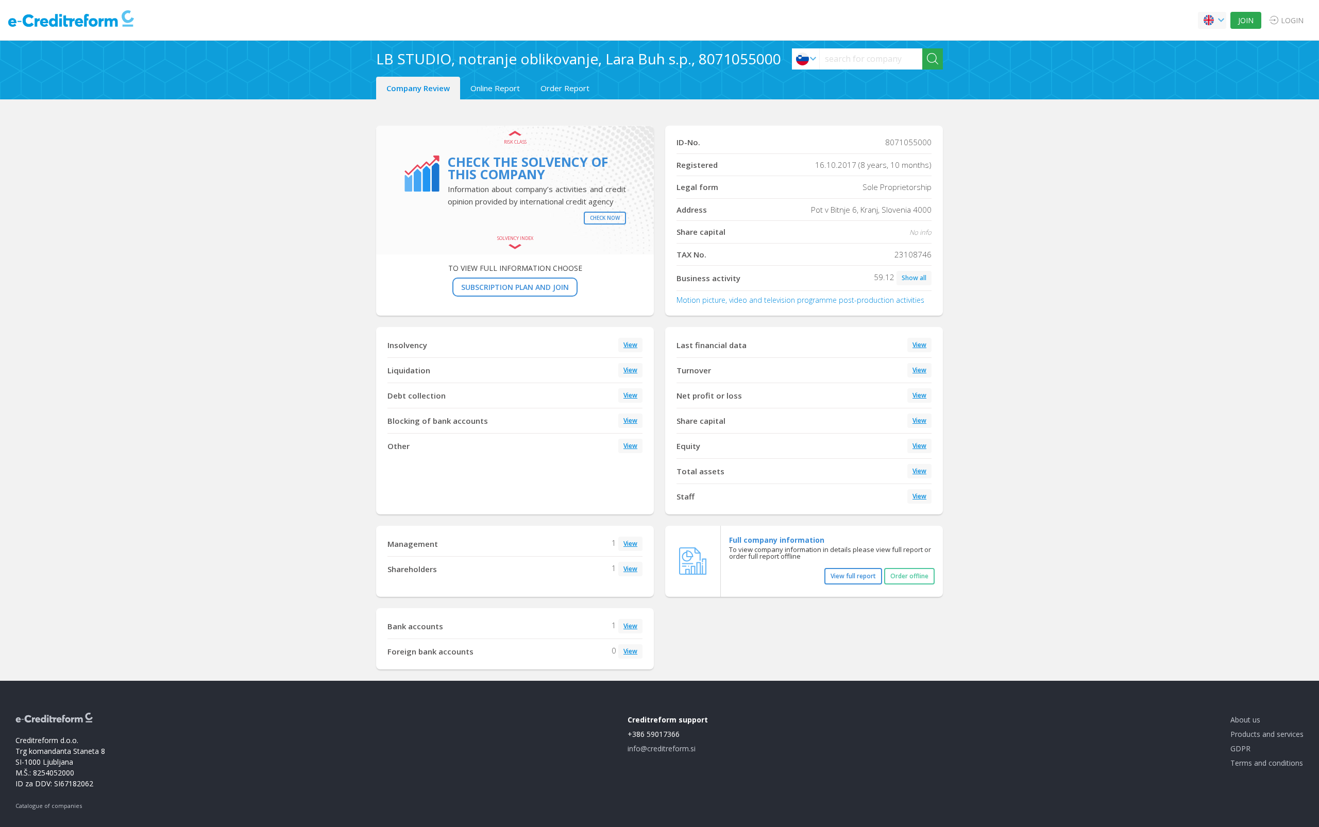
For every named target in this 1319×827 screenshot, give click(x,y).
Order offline (909, 576)
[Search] (932, 59)
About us (1245, 720)
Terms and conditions (1266, 763)
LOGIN (1292, 20)
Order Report (564, 88)
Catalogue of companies (48, 805)
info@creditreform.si (662, 748)
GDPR (1240, 748)
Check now (605, 217)
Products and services (1267, 734)
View (630, 344)
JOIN (1246, 20)
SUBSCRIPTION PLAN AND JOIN (515, 287)
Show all (914, 277)
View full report (853, 576)
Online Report (495, 88)
